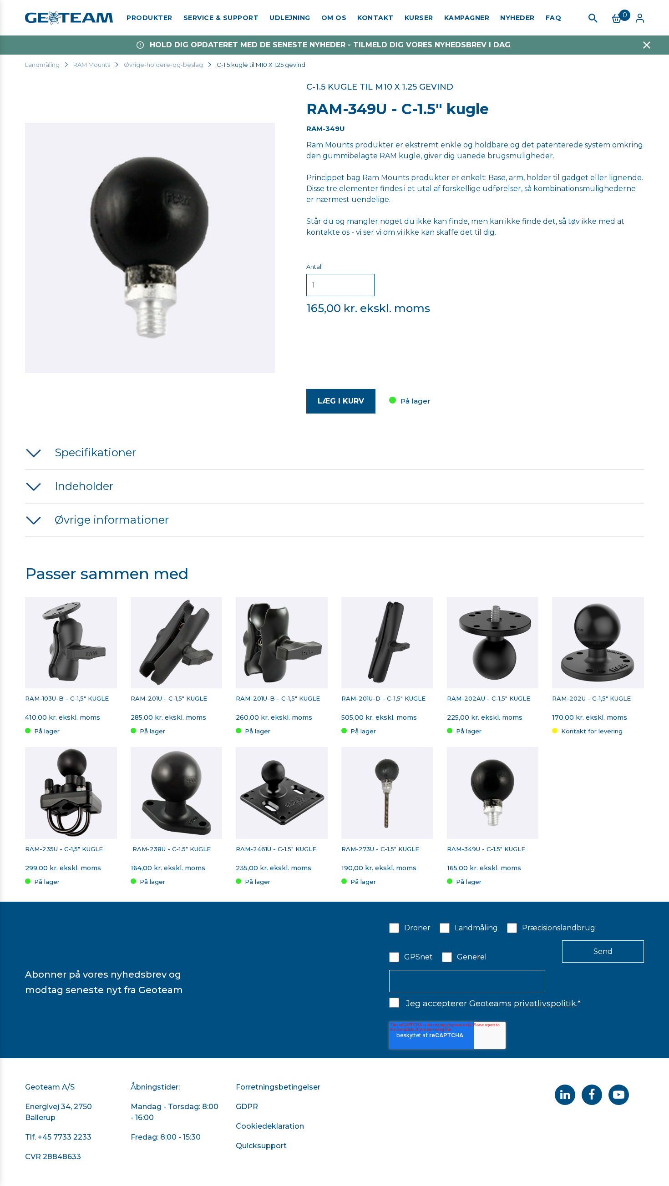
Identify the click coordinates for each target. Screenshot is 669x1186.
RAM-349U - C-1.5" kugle (486, 849)
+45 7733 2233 (64, 1137)
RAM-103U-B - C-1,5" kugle (67, 698)
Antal (313, 266)
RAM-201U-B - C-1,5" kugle (278, 698)
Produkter (149, 18)
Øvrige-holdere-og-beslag (163, 64)
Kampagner (467, 18)
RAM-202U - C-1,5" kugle (591, 698)
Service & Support (221, 18)
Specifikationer (95, 452)
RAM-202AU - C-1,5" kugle (488, 698)
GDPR (247, 1106)
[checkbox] (516, 941)
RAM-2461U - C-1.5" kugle (276, 849)
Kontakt (375, 18)
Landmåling (42, 64)
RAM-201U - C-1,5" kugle (170, 698)
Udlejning (289, 18)
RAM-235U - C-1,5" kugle (64, 849)
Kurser (419, 18)
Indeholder (84, 486)
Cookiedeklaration (270, 1126)
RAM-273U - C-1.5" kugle (380, 849)
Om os (334, 18)
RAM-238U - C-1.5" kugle (171, 849)
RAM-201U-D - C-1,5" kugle (383, 698)
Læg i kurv (341, 401)
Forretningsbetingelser (278, 1087)
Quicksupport (261, 1145)
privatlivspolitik (545, 1004)
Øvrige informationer (112, 519)
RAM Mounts (91, 64)
